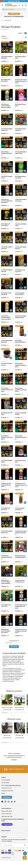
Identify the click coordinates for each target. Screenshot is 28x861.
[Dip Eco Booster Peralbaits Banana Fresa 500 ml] (7, 378)
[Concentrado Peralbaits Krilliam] (7, 451)
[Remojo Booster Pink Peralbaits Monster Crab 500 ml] (21, 474)
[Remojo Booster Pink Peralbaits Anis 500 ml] (21, 546)
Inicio (2, 20)
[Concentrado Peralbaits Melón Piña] (7, 260)
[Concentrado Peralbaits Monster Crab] (7, 119)
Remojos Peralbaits (8, 20)
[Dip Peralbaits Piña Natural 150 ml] (7, 70)
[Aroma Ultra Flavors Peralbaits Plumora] (21, 571)
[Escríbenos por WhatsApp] (25, 853)
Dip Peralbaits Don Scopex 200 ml (5, 224)
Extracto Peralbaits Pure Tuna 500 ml (20, 293)
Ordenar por (3, 36)
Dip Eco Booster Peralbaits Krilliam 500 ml (6, 557)
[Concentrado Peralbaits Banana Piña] (7, 331)
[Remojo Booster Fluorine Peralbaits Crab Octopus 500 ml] (21, 620)
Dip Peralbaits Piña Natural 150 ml (5, 80)
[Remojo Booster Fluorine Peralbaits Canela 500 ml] (21, 521)
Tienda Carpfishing (7, 857)
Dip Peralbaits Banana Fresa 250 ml (20, 177)
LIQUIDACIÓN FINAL (14, 13)
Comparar (20, 33)
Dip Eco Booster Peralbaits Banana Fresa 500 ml (7, 389)
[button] (25, 5)
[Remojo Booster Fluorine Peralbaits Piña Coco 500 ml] (21, 595)
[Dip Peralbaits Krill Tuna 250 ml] (7, 403)
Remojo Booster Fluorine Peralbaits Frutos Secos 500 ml (6, 317)
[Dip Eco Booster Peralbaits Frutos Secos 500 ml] (7, 426)
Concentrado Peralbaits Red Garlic (20, 247)
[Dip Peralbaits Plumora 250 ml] (21, 95)
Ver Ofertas (14, 759)
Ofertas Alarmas (19, 707)
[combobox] (14, 9)
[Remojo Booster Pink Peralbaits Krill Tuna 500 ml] (7, 474)
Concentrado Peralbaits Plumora (6, 177)
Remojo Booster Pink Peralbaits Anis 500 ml (20, 556)
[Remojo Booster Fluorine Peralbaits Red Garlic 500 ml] (7, 190)
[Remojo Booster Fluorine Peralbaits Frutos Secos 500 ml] (7, 306)
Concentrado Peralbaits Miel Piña (20, 413)
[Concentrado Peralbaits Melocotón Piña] (21, 142)
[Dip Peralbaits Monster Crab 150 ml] (21, 119)
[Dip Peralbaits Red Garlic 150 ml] (7, 498)
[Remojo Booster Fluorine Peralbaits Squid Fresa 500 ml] (7, 571)
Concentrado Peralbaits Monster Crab (6, 129)
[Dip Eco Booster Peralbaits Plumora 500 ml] (21, 426)
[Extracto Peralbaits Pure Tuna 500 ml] (21, 283)
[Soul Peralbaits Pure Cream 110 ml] (7, 595)
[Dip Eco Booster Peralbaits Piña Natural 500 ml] (21, 354)
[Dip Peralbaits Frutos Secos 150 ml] (21, 260)
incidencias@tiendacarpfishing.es (13, 785)
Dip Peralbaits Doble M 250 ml (20, 57)
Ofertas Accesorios (7, 707)
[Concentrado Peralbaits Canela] (21, 214)
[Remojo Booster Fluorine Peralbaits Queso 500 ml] (7, 620)
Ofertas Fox (7, 735)
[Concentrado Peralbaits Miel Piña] (21, 403)
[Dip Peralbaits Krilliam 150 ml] (21, 451)
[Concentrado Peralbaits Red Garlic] (21, 237)
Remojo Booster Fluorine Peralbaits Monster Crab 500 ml (21, 81)
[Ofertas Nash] (19, 727)
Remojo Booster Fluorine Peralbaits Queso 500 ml (5, 631)
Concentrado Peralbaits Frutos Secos (20, 200)
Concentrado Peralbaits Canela (20, 224)
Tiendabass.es (6, 797)
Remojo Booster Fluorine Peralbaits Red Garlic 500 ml (6, 201)
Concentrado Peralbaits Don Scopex (6, 247)
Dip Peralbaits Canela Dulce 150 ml (6, 293)
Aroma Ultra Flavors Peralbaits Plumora (20, 581)
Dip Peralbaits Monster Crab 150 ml (20, 129)
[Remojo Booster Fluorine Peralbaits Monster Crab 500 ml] (21, 70)
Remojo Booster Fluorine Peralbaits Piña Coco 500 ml (21, 606)
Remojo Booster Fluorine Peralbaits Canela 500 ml (21, 532)
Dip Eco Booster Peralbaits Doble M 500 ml (6, 153)
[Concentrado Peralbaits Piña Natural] (7, 47)
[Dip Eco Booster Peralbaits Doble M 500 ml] (7, 142)
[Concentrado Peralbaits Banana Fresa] (7, 521)
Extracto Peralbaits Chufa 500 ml (20, 508)
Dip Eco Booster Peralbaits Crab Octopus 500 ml (21, 390)
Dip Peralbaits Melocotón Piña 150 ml (20, 341)
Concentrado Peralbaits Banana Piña (6, 341)
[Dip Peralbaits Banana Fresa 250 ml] (21, 167)
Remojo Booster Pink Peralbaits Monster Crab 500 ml (21, 485)
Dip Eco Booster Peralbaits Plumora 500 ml (20, 437)
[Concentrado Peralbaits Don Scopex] (7, 237)
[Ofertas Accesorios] (7, 699)
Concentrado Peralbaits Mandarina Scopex (20, 316)
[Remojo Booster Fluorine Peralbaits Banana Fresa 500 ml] (7, 95)
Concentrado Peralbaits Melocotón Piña (20, 152)
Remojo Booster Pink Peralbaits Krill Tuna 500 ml (6, 485)
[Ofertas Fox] (7, 727)
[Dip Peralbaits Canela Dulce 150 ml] (7, 283)
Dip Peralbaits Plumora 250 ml (20, 105)
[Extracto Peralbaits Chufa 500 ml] (21, 498)
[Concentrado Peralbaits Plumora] (7, 167)
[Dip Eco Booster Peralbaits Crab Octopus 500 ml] (21, 379)
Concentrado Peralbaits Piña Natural (6, 57)
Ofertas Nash (19, 735)
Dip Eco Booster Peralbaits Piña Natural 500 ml (20, 365)
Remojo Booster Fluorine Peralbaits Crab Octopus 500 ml (21, 631)
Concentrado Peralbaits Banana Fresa (6, 531)
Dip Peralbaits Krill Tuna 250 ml (7, 413)
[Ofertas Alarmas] (19, 699)
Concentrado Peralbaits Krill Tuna (6, 364)
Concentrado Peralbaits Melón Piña (6, 270)
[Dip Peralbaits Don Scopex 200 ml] (7, 214)
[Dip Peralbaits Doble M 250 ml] (21, 47)
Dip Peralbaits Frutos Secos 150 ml (20, 270)
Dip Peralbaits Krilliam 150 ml (20, 461)
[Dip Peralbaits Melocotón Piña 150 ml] (21, 331)
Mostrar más (14, 646)
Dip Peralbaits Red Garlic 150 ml (5, 508)
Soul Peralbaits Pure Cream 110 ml (6, 605)
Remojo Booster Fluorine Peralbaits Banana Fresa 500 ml (6, 106)
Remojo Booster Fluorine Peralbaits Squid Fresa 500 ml (5, 582)
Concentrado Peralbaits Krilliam (6, 461)
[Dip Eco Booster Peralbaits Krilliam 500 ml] (7, 546)
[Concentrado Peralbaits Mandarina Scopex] (21, 306)
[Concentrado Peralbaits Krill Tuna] (7, 354)
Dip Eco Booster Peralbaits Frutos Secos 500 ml (7, 437)
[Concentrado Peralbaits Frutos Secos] (21, 190)
